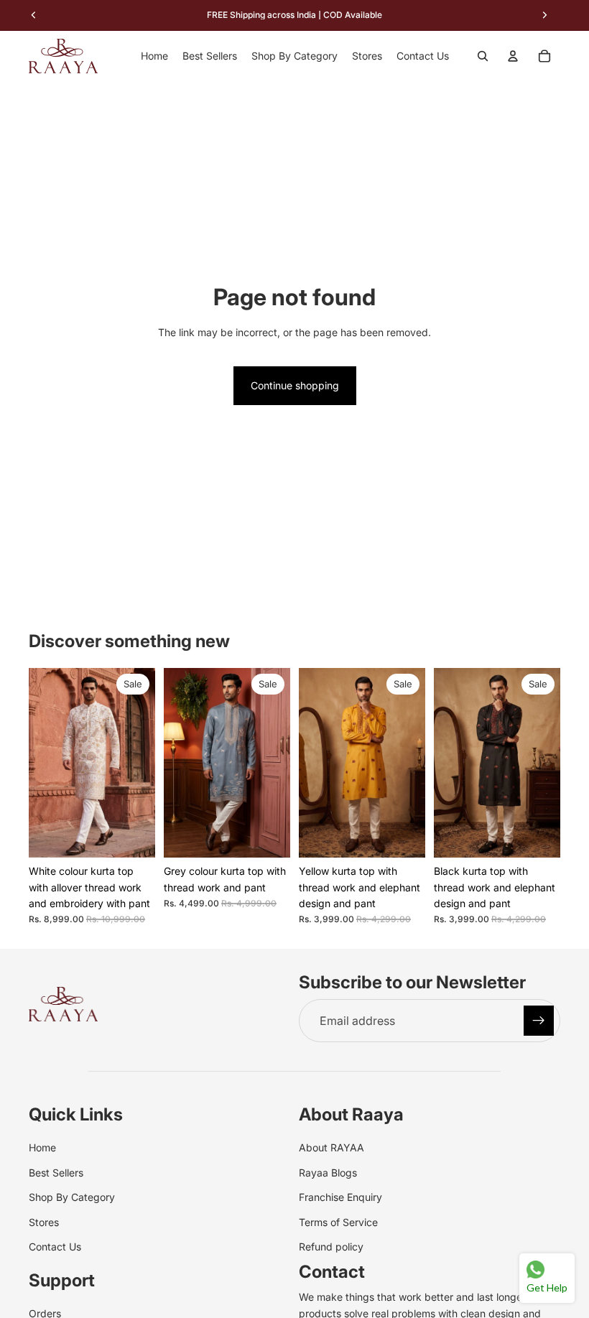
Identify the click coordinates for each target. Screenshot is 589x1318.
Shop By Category (72, 1197)
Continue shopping (295, 385)
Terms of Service (338, 1222)
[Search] (482, 56)
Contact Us (55, 1246)
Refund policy (331, 1246)
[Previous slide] (44, 763)
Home (42, 1148)
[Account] (513, 56)
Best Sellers (56, 1172)
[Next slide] (139, 763)
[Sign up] (539, 1021)
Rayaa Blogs (328, 1172)
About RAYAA (331, 1148)
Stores (44, 1222)
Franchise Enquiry (340, 1197)
